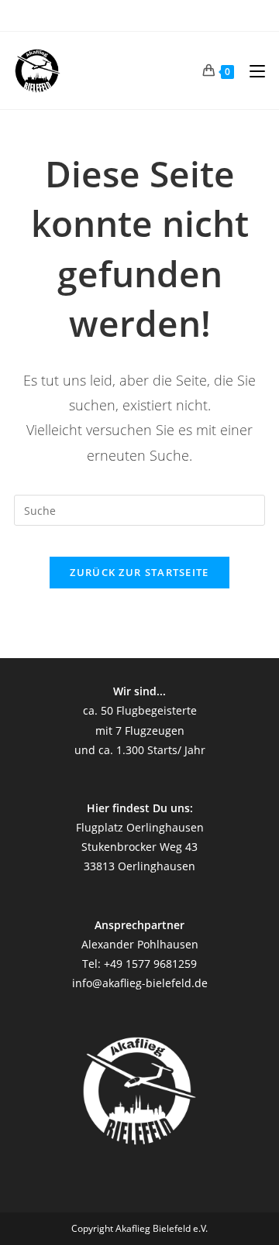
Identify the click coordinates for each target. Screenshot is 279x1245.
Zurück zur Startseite (139, 572)
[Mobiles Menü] (251, 70)
